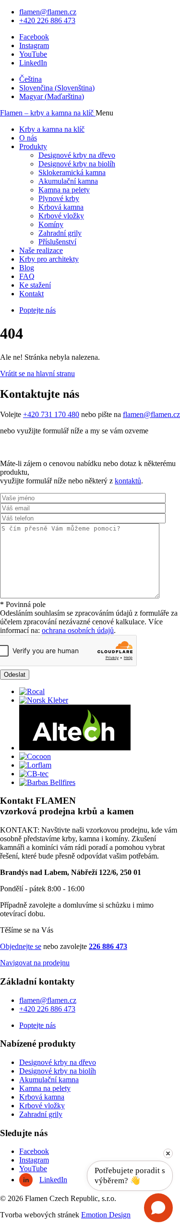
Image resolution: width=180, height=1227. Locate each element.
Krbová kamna (61, 207)
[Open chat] (158, 1207)
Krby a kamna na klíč (51, 129)
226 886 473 (108, 946)
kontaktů (128, 481)
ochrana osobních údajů (78, 630)
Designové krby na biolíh (76, 164)
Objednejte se (20, 946)
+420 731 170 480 (51, 414)
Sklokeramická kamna (72, 172)
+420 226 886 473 (47, 20)
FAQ (27, 276)
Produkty (33, 146)
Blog (26, 268)
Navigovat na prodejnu (35, 963)
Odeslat (14, 674)
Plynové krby (58, 198)
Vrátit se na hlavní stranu (37, 373)
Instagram (34, 45)
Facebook (34, 37)
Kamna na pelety (64, 190)
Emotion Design (106, 1215)
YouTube (33, 54)
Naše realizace (41, 250)
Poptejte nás (37, 310)
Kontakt (31, 294)
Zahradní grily (60, 233)
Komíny (50, 224)
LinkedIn (33, 63)
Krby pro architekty (49, 259)
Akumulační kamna (68, 181)
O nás (28, 138)
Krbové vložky (61, 216)
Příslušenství (57, 242)
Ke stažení (35, 285)
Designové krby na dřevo (76, 155)
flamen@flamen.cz (47, 12)
